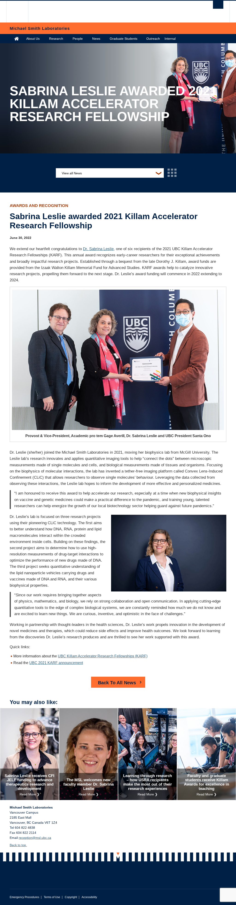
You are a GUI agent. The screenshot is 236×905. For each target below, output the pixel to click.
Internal (170, 38)
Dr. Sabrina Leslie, (99, 249)
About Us (33, 38)
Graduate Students (123, 38)
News (96, 38)
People (78, 38)
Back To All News (117, 682)
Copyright (71, 897)
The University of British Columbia (21, 12)
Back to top (18, 845)
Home (17, 38)
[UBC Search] (218, 5)
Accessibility (89, 897)
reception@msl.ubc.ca (35, 838)
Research (56, 38)
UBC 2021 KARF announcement (56, 663)
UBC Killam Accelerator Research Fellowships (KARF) (103, 656)
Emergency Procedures (24, 897)
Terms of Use (52, 897)
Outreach (153, 38)
